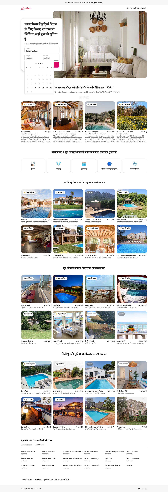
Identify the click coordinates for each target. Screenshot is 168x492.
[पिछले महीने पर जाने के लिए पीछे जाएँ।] (28, 63)
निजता (36, 489)
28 (47, 87)
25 (35, 87)
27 (43, 87)
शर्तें (41, 489)
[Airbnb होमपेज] (26, 8)
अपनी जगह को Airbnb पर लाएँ (136, 8)
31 (31, 91)
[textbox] (33, 58)
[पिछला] (80, 97)
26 (39, 87)
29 (50, 87)
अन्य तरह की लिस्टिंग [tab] (26, 445)
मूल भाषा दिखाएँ (98, 2)
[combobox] (42, 51)
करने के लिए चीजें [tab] (39, 445)
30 (28, 91)
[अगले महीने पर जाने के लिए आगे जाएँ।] (50, 63)
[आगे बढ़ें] (87, 97)
